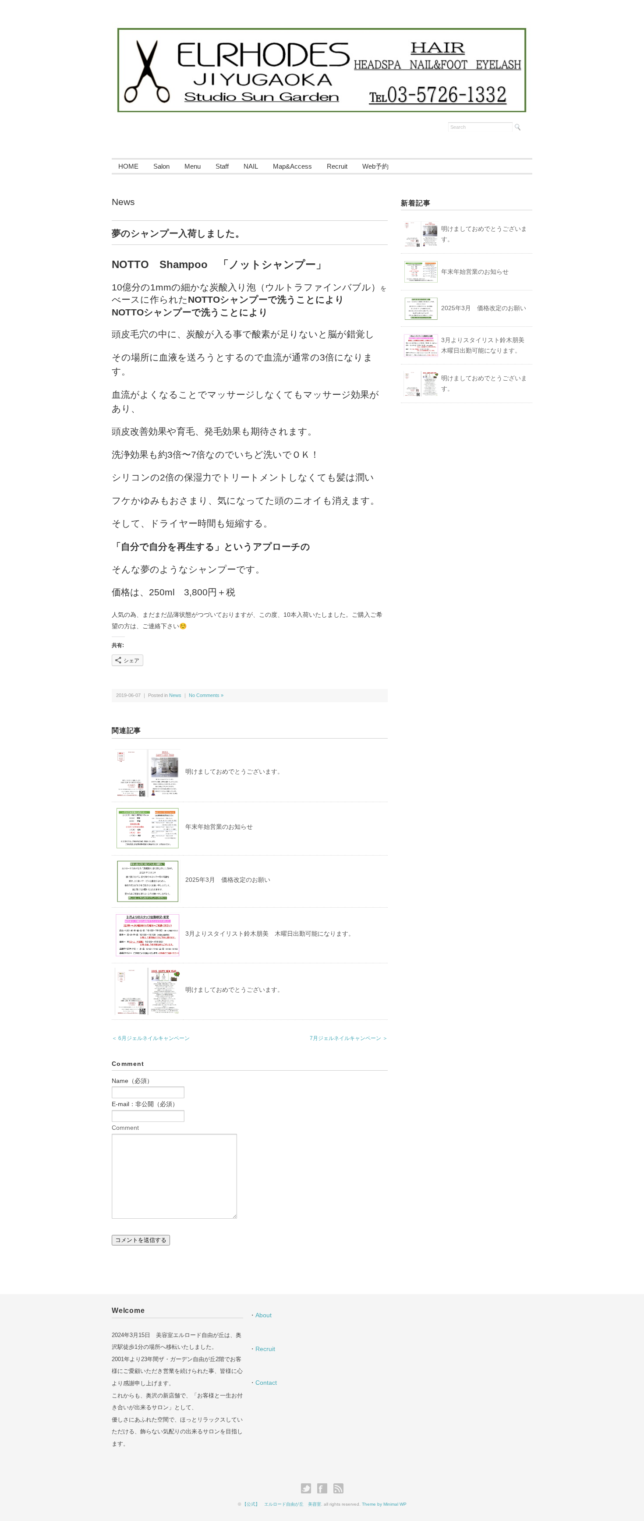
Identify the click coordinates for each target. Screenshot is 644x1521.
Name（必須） (132, 1080)
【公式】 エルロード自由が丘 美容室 (281, 1504)
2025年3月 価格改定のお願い (227, 879)
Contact (266, 1382)
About (263, 1315)
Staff (222, 166)
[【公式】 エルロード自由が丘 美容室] (322, 27)
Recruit (337, 166)
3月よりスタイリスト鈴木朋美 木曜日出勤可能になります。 (269, 933)
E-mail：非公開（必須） (145, 1103)
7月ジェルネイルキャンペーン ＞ (349, 1038)
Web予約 (375, 166)
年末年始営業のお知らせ (219, 826)
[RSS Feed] (338, 1489)
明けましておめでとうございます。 (234, 771)
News (123, 202)
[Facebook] (324, 1489)
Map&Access (292, 166)
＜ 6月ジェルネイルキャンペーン (151, 1038)
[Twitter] (308, 1489)
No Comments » (206, 695)
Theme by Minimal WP (384, 1504)
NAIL (251, 166)
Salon (161, 166)
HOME (128, 166)
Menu (192, 166)
